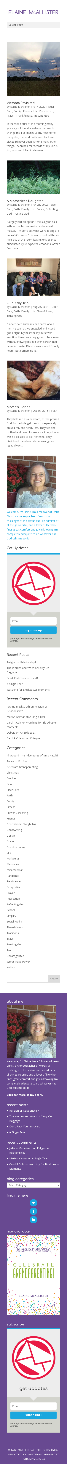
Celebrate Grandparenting (22, 767)
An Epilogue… (28, 732)
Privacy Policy (17, 1454)
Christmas (13, 772)
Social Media (14, 921)
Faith (17, 209)
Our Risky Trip (17, 303)
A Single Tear (15, 684)
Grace (10, 841)
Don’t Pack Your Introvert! (22, 678)
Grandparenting (16, 847)
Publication (13, 898)
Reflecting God (15, 904)
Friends (27, 111)
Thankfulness (24, 115)
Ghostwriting (14, 830)
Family (18, 111)
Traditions (13, 933)
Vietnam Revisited (21, 103)
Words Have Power (18, 961)
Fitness (11, 807)
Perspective (14, 887)
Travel (10, 938)
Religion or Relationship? (21, 662)
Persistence (46, 111)
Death (10, 784)
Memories (13, 864)
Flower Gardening (17, 812)
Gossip (11, 835)
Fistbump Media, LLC (33, 1458)
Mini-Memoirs (15, 870)
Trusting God (41, 115)
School (11, 910)
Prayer (11, 115)
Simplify (11, 915)
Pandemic (13, 876)
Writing (11, 967)
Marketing (13, 858)
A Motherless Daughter (25, 201)
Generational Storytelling (21, 824)
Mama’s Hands (18, 407)
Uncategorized (15, 956)
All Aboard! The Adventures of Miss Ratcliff (32, 755)
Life (35, 111)
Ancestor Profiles (17, 761)
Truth (10, 950)
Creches (11, 778)
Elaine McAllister (20, 106)
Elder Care (13, 790)
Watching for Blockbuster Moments (28, 689)
